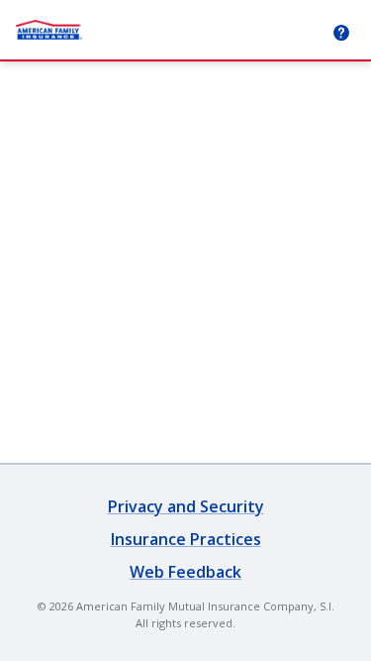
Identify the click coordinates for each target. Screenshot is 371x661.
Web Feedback (185, 572)
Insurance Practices (186, 539)
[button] (341, 33)
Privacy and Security (186, 506)
